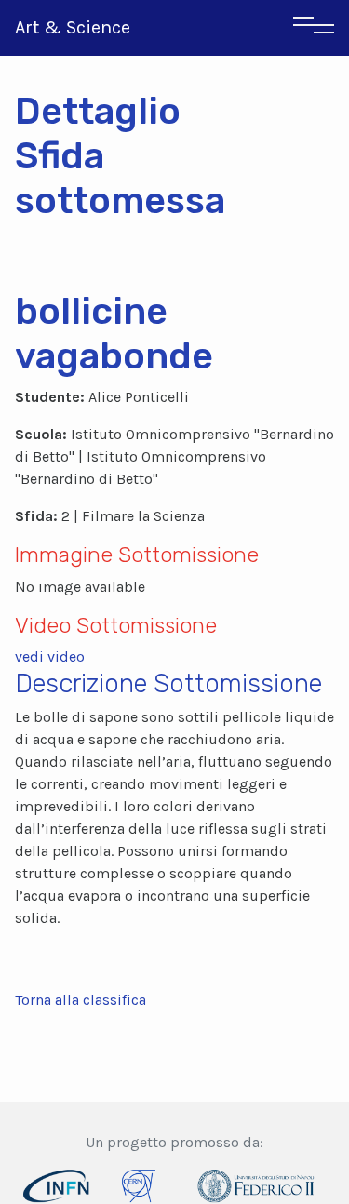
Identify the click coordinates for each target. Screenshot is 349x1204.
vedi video (50, 656)
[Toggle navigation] (313, 27)
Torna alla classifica (80, 1000)
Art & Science (72, 27)
